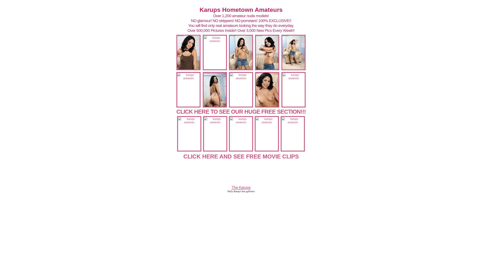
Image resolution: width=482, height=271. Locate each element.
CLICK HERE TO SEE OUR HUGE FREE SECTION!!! (241, 112)
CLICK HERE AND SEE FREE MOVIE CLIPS (241, 156)
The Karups (241, 187)
